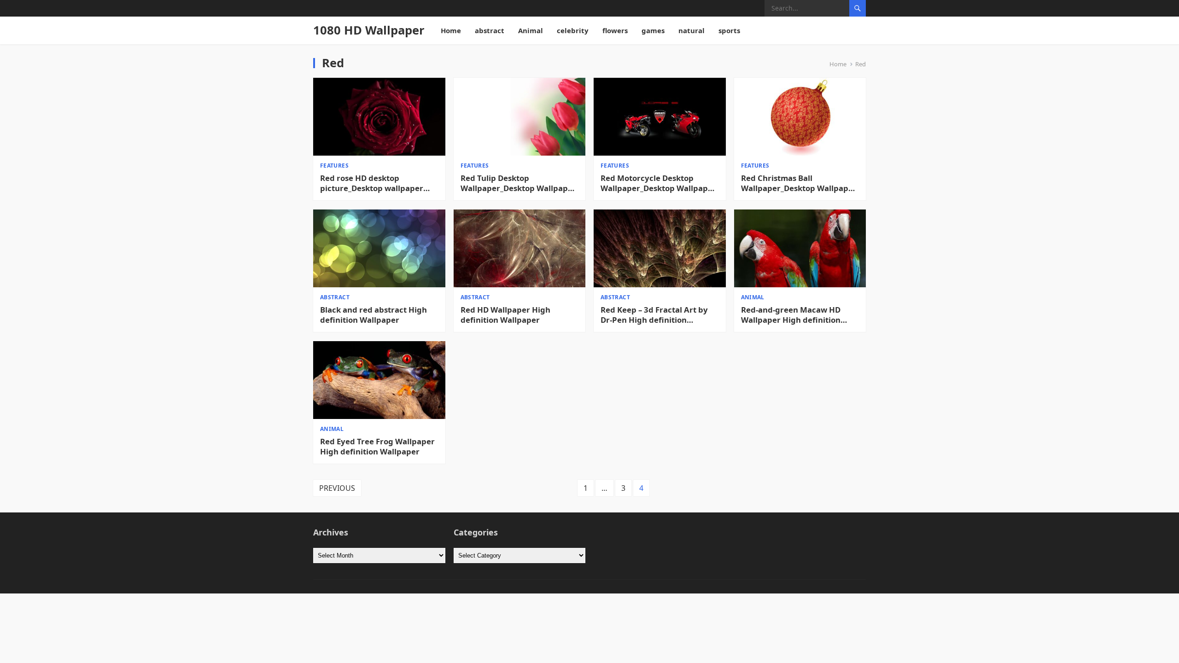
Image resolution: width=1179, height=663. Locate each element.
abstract (489, 30)
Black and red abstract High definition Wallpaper (373, 315)
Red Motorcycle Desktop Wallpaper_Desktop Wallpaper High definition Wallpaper (658, 183)
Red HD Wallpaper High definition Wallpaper (505, 315)
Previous (337, 488)
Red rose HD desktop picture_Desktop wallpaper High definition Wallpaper (371, 183)
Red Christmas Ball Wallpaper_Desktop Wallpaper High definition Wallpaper (799, 183)
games (653, 30)
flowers (615, 30)
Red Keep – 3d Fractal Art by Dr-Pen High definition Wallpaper (654, 315)
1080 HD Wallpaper (369, 30)
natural (691, 30)
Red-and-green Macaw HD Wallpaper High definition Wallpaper (790, 315)
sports (729, 30)
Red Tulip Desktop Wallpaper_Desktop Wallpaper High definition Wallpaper (518, 183)
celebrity (573, 30)
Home (451, 30)
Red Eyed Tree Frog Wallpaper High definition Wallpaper (377, 446)
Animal (530, 30)
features (334, 165)
